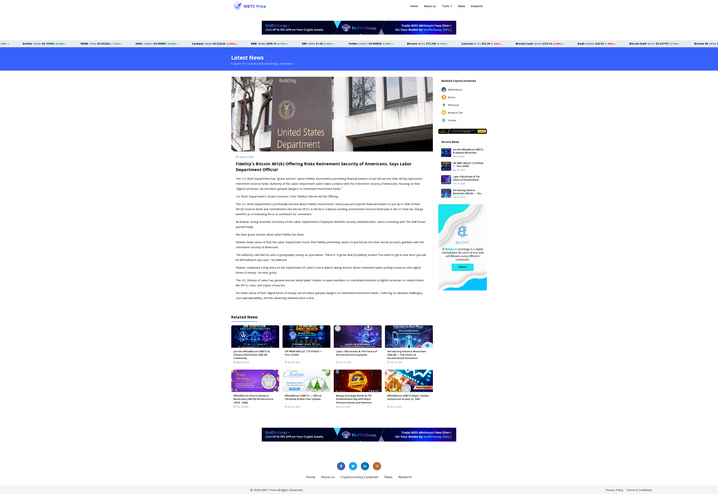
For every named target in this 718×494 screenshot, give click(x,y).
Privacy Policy (614, 490)
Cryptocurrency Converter (359, 477)
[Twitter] (353, 466)
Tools (447, 6)
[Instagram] (377, 466)
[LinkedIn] (365, 466)
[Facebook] (341, 466)
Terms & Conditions (639, 490)
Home (414, 6)
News (461, 6)
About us (430, 6)
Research (477, 6)
